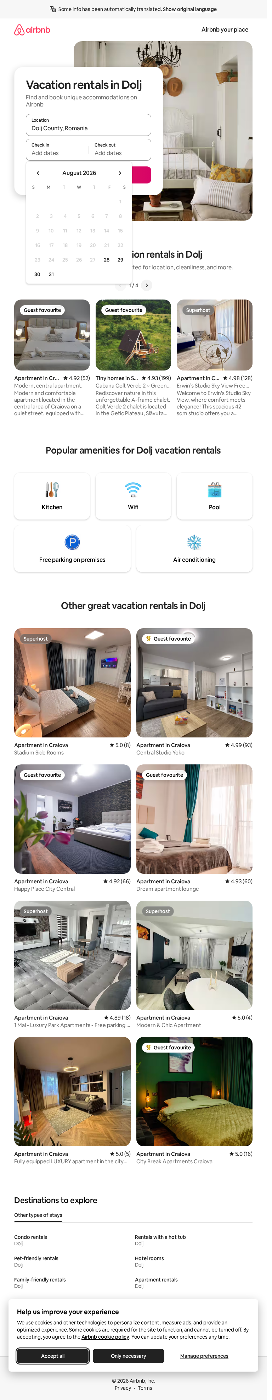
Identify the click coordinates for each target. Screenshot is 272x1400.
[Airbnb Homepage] (32, 29)
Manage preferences (204, 1356)
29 (120, 260)
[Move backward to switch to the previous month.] (38, 173)
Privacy (123, 1388)
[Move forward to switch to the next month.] (120, 173)
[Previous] (120, 285)
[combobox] (89, 128)
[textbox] (57, 153)
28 (106, 260)
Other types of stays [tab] (38, 1215)
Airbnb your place (225, 29)
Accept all (52, 1356)
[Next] (146, 285)
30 (37, 274)
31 (51, 274)
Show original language (190, 9)
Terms (145, 1388)
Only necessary (128, 1356)
